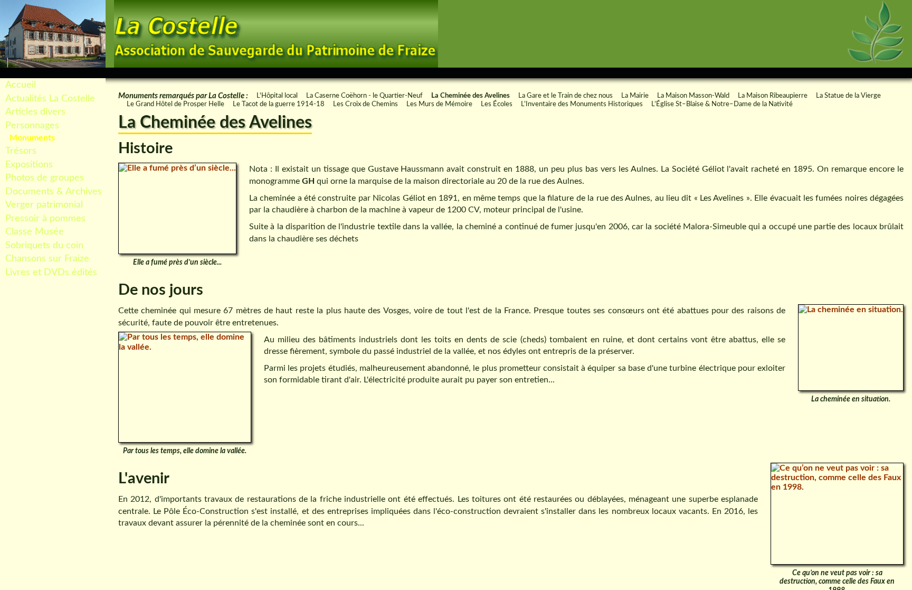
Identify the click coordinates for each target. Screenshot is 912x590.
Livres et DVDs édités (51, 272)
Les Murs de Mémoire (439, 104)
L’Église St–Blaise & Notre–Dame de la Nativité (722, 104)
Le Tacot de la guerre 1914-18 (279, 104)
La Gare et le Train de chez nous (565, 95)
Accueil (20, 84)
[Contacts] (839, 73)
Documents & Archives (53, 191)
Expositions (29, 164)
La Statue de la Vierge (848, 95)
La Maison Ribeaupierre (773, 95)
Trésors (20, 150)
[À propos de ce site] (879, 73)
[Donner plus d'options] (902, 73)
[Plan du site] (801, 73)
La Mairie (635, 95)
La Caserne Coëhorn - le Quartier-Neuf (364, 95)
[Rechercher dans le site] (782, 73)
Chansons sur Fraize (47, 258)
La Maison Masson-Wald (693, 95)
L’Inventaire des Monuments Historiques (582, 104)
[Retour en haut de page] (763, 73)
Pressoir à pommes (45, 218)
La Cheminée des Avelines (470, 95)
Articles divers (35, 111)
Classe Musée (34, 231)
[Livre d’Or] (859, 73)
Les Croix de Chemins (365, 104)
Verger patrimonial (44, 204)
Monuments (32, 138)
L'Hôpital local (277, 95)
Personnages (32, 125)
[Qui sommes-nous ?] (820, 73)
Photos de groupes (44, 177)
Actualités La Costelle (50, 98)
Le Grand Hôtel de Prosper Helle (175, 104)
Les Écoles (496, 104)
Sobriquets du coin (44, 245)
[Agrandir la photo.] (177, 208)
